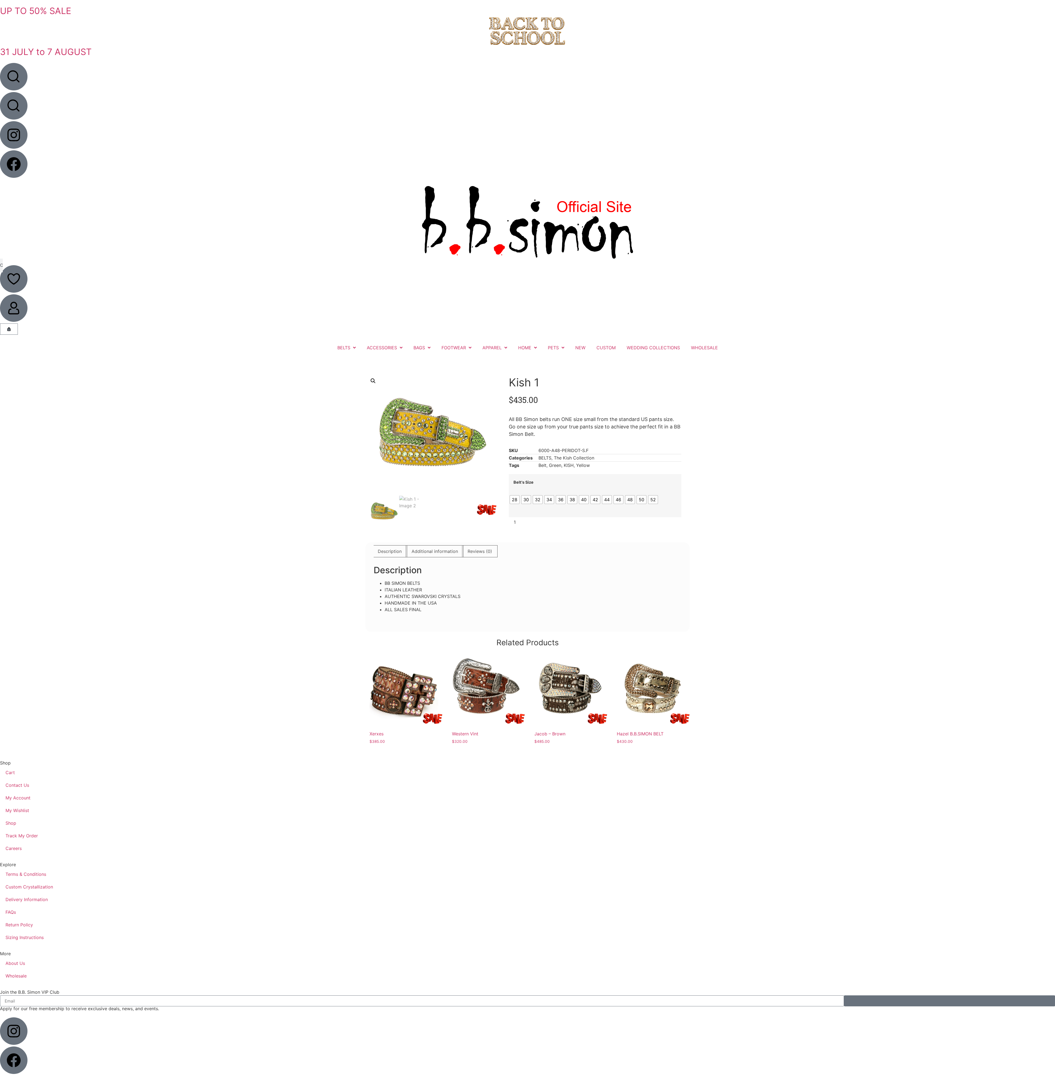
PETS (553, 347)
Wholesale (16, 976)
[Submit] (949, 1000)
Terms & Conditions (25, 874)
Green (555, 465)
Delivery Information (26, 899)
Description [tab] (390, 551)
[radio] (514, 499)
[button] (373, 381)
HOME (524, 347)
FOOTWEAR (454, 347)
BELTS (343, 347)
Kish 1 (524, 382)
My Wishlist (17, 810)
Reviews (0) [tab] (480, 551)
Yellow (583, 465)
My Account (17, 798)
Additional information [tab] (435, 551)
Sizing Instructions (24, 937)
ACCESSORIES (382, 347)
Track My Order (21, 835)
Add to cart (603, 522)
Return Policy (19, 924)
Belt (542, 465)
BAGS (419, 347)
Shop (10, 823)
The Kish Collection (574, 458)
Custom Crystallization (29, 887)
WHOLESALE (704, 347)
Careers (13, 848)
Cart (10, 772)
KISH (569, 465)
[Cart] (9, 329)
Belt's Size (523, 482)
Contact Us (17, 785)
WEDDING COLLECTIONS (653, 347)
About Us (15, 963)
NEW (580, 347)
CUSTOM (606, 347)
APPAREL (492, 347)
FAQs (10, 912)
